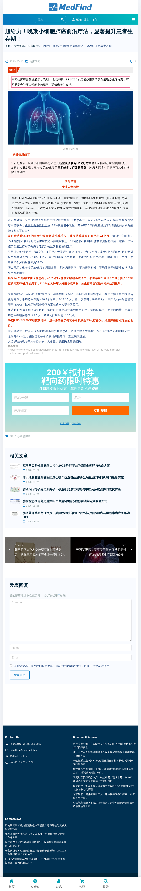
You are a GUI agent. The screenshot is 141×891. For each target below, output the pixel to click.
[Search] (62, 19)
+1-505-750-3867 (32, 743)
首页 (8, 45)
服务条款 (76, 423)
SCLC (13, 436)
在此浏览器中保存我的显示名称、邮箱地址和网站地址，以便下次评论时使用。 (63, 665)
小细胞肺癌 (24, 436)
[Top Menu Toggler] (133, 19)
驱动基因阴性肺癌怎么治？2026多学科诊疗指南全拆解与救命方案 (66, 465)
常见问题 (64, 423)
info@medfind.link (26, 750)
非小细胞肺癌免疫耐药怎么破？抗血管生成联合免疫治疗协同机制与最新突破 (73, 477)
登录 (79, 19)
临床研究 (33, 45)
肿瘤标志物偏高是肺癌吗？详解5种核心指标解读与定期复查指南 (65, 501)
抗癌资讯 (19, 45)
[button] (96, 19)
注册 (87, 19)
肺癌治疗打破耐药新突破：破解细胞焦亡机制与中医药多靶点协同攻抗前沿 (72, 489)
